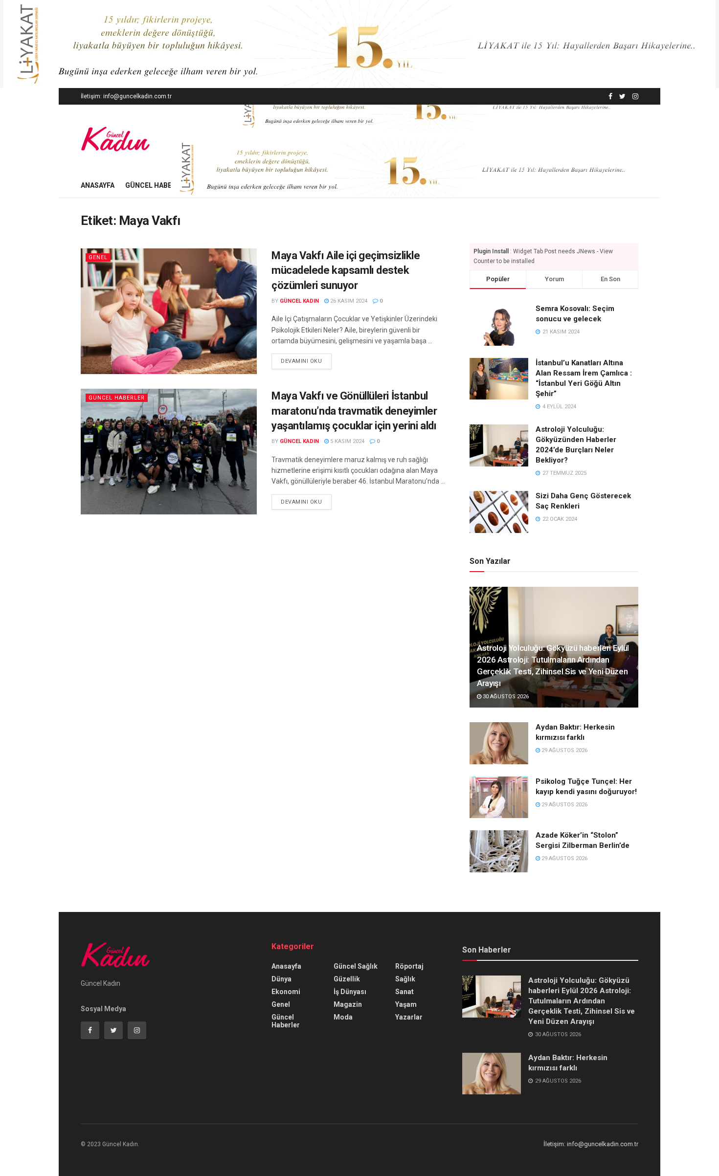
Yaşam (406, 1004)
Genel (98, 257)
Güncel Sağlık (356, 966)
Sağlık (405, 979)
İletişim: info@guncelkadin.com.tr (126, 96)
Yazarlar (409, 1017)
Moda (343, 1017)
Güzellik (347, 979)
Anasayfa (97, 185)
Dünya (281, 979)
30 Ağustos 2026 (505, 696)
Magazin (348, 1004)
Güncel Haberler (156, 185)
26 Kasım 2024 (348, 301)
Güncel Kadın (299, 301)
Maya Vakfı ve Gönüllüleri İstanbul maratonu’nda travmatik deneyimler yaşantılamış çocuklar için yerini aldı (354, 411)
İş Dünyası (350, 992)
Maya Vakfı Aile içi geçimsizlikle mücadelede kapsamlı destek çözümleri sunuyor (345, 270)
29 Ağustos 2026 (563, 750)
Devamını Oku (301, 361)
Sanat (404, 992)
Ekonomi (285, 992)
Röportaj (409, 966)
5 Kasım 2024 (346, 441)
